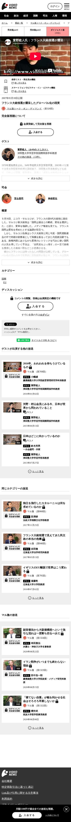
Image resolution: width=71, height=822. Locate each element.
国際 (35, 15)
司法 (45, 15)
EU (4, 282)
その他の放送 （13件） (29, 157)
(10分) (58, 31)
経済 (25, 15)
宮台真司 (18, 198)
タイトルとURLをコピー (44, 340)
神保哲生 (52, 198)
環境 (64, 15)
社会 (6, 15)
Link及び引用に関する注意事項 (20, 792)
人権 (55, 15)
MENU (66, 9)
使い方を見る (20, 83)
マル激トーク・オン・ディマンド (24, 108)
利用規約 (7, 798)
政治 (16, 15)
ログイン (55, 6)
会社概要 (7, 781)
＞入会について (52, 815)
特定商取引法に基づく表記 (17, 787)
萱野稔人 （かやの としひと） (33, 149)
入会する (37, 132)
